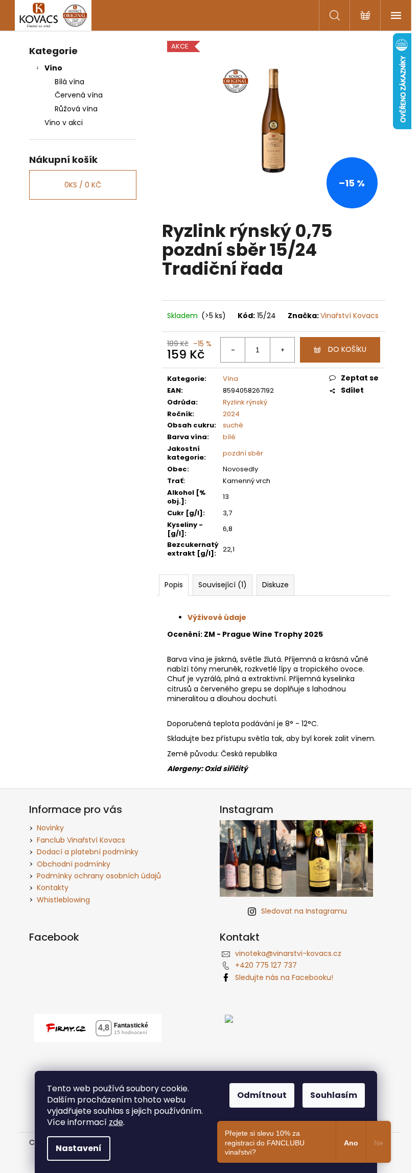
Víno (53, 68)
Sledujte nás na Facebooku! (284, 977)
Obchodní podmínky (73, 864)
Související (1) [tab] (222, 585)
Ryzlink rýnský (245, 402)
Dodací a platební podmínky (87, 852)
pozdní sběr (243, 453)
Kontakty (52, 887)
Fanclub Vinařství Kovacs (81, 840)
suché (233, 425)
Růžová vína (76, 109)
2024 (231, 414)
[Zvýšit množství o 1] (282, 350)
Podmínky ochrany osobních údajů (99, 876)
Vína (230, 379)
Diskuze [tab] (275, 585)
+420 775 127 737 (266, 965)
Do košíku (347, 349)
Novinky (50, 828)
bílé (229, 437)
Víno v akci (63, 122)
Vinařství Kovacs (349, 315)
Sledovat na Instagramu (304, 911)
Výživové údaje (217, 617)
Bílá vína (69, 82)
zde (116, 1122)
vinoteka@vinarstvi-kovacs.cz (288, 953)
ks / (82, 185)
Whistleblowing (63, 900)
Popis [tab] (174, 585)
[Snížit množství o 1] (233, 350)
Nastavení (79, 1148)
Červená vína (79, 95)
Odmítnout (262, 1095)
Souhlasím (333, 1095)
